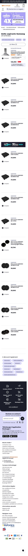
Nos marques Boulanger (8, 474)
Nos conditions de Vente (8, 488)
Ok (22, 418)
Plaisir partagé (6, 469)
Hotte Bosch (17, 369)
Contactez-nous (6, 445)
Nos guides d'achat (7, 451)
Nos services (5, 472)
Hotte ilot (17, 363)
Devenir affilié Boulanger (8, 519)
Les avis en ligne (6, 500)
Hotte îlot (18, 39)
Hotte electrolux (8, 372)
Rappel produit (6, 508)
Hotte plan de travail (9, 366)
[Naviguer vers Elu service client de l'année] (13, 529)
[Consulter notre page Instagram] (22, 423)
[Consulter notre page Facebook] (17, 423)
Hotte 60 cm (19, 372)
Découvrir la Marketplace (8, 521)
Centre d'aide (5, 453)
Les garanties (5, 490)
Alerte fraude (5, 510)
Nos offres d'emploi (7, 515)
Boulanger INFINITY (7, 483)
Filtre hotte (7, 360)
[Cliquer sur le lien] (14, 19)
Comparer (6, 58)
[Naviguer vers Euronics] (13, 525)
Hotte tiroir (7, 369)
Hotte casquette (18, 360)
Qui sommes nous (7, 467)
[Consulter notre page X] (20, 423)
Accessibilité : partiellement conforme (12, 504)
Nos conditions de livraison (9, 450)
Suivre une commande (8, 448)
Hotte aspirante (21, 27)
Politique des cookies (7, 497)
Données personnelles (8, 493)
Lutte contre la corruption (9, 502)
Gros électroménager (11, 27)
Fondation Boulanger (7, 479)
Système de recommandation (10, 498)
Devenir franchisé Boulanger (9, 517)
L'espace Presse (6, 471)
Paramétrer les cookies (8, 495)
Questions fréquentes (8, 446)
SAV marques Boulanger (8, 476)
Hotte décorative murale (8, 39)
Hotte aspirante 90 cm (9, 374)
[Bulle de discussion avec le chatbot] (23, 550)
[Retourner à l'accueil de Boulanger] (6, 5)
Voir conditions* (13, 407)
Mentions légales (6, 492)
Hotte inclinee (7, 363)
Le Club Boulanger (7, 477)
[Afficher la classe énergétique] (20, 62)
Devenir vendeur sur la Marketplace (11, 522)
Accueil (3, 27)
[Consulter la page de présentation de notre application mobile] (5, 436)
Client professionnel (7, 481)
